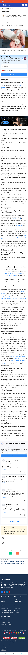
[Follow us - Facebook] (2, 592)
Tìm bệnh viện (4, 599)
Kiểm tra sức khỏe (18, 596)
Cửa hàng (3, 601)
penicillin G (13, 362)
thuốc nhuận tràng (15, 360)
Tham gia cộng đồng (14, 521)
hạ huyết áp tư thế (16, 219)
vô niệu (21, 273)
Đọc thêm (4, 469)
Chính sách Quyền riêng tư (6, 610)
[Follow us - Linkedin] (7, 592)
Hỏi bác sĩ (14, 455)
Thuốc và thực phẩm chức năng (7, 8)
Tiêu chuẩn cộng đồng (5, 622)
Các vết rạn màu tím (10, 489)
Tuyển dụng (16, 612)
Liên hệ (15, 617)
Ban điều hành (17, 610)
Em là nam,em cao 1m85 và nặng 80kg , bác (15, 476)
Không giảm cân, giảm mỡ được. (13, 504)
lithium (23, 356)
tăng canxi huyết (13, 275)
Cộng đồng (16, 599)
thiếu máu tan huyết (5, 238)
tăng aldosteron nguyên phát (8, 298)
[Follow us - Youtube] (9, 592)
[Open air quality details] (6, 653)
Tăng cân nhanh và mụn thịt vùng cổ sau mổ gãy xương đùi (15, 460)
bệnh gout (6, 273)
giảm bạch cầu (19, 225)
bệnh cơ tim (14, 296)
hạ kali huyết (17, 358)
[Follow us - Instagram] (4, 592)
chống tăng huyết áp (16, 356)
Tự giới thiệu (17, 608)
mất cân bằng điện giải (20, 298)
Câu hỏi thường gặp (5, 619)
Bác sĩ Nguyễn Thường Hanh (17, 15)
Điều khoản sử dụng (5, 608)
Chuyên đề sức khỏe (5, 596)
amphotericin (23, 360)
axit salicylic (4, 363)
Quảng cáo (16, 614)
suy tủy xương (22, 237)
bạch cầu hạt (15, 237)
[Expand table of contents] (14, 22)
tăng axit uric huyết (14, 273)
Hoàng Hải (7, 18)
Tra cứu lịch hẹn (17, 601)
